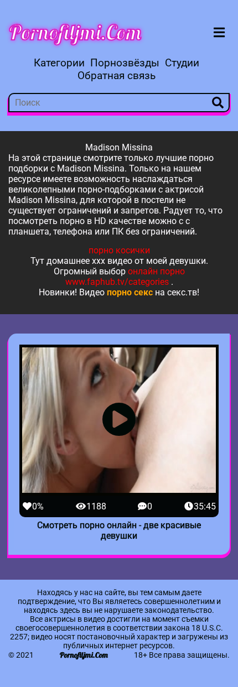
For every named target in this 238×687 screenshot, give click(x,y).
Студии (182, 62)
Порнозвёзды (124, 62)
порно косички (119, 250)
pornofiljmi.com (75, 32)
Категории (59, 62)
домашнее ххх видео (89, 261)
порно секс (130, 292)
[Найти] (218, 102)
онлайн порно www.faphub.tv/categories (125, 276)
